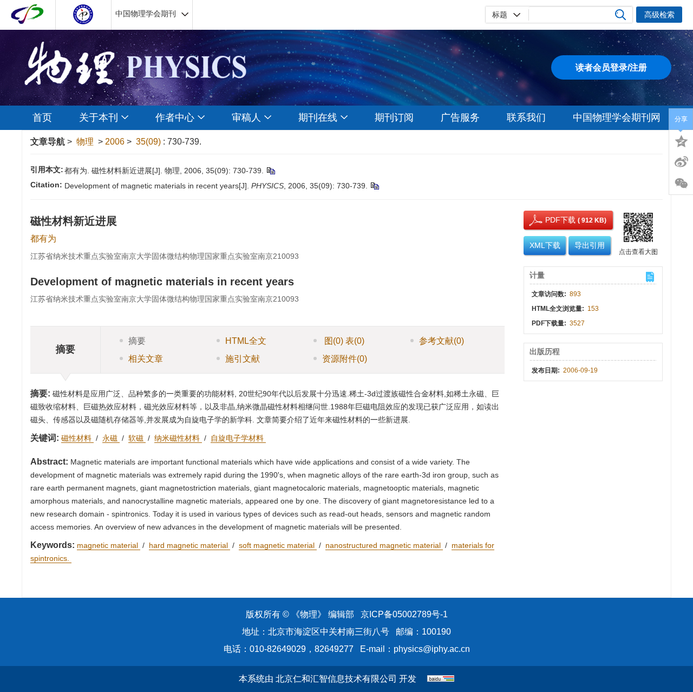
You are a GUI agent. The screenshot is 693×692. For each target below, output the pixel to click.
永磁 (111, 438)
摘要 (137, 340)
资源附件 (344, 358)
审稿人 (246, 117)
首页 (42, 117)
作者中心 (174, 117)
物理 (85, 141)
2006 (115, 141)
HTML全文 (245, 340)
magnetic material (108, 545)
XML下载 (544, 245)
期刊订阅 (394, 117)
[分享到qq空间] (681, 140)
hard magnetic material (189, 545)
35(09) (149, 141)
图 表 (343, 340)
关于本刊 (98, 117)
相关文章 (145, 358)
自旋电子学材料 (238, 438)
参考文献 (441, 340)
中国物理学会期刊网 (617, 117)
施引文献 (242, 358)
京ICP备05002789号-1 (404, 614)
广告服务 (460, 117)
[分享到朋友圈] (681, 183)
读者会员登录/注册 (611, 67)
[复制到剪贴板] (270, 170)
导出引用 (589, 245)
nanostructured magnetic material (384, 545)
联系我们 (526, 117)
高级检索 (659, 14)
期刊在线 (317, 117)
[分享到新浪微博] (681, 162)
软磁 (137, 438)
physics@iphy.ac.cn (432, 649)
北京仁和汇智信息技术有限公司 (336, 678)
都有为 (43, 238)
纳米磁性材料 (178, 438)
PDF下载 (550, 220)
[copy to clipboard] (374, 185)
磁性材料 (77, 438)
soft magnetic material (278, 545)
